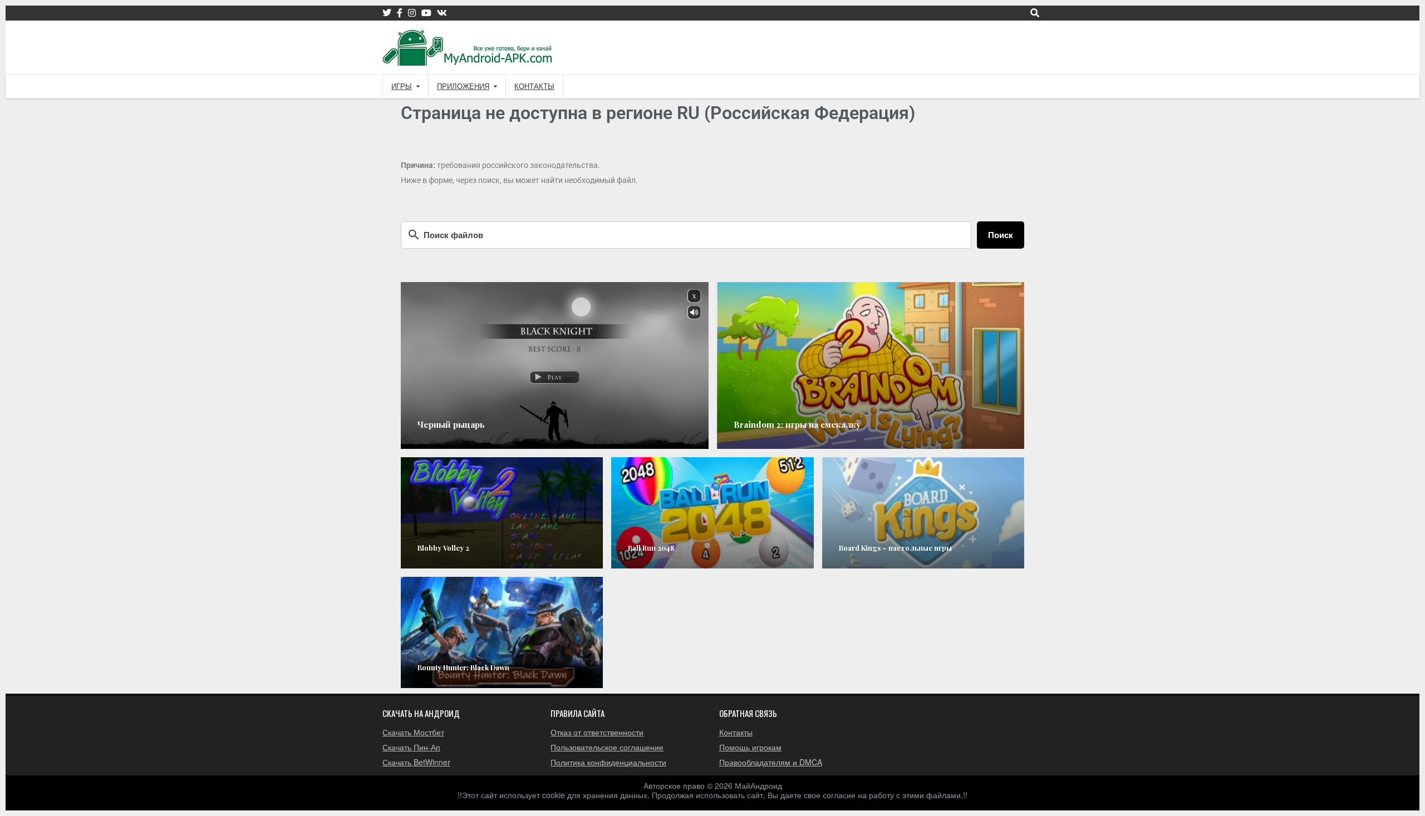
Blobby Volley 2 (443, 547)
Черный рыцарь (451, 424)
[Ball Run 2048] (712, 512)
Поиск (1000, 235)
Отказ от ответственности (597, 732)
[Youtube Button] (426, 12)
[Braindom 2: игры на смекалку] (871, 365)
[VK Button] (442, 12)
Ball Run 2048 (651, 547)
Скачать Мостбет (413, 732)
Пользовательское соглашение (607, 747)
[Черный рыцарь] (555, 365)
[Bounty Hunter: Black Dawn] (502, 632)
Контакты (534, 86)
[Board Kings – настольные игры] (923, 512)
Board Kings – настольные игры (895, 547)
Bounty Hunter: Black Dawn (463, 667)
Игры (401, 86)
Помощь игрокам (750, 747)
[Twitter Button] (386, 12)
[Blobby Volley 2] (502, 512)
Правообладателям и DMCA (770, 762)
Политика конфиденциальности (608, 762)
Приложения (463, 86)
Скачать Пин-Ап (411, 747)
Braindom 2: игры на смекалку (797, 424)
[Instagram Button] (412, 12)
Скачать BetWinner (416, 762)
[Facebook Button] (399, 12)
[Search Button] (1034, 12)
